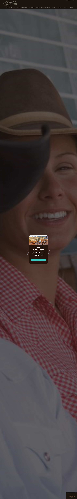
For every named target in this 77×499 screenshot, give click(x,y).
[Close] (46, 237)
